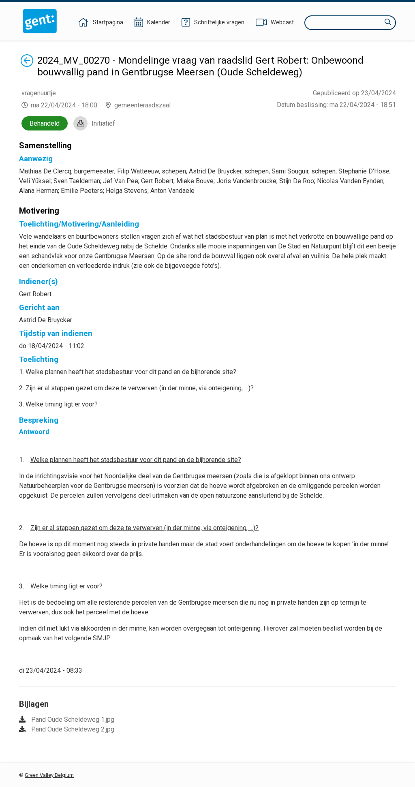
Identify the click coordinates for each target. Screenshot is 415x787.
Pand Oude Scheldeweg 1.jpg (72, 719)
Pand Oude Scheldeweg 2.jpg (72, 729)
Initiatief (103, 123)
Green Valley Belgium (49, 775)
